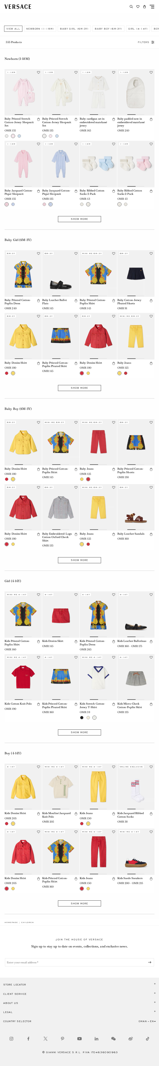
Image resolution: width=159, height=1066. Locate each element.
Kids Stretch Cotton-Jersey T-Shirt (92, 705)
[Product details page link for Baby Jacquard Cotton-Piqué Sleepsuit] (23, 164)
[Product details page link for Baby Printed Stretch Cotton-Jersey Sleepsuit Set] (23, 92)
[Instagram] (11, 1038)
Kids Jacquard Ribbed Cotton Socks (130, 814)
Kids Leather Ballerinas (131, 641)
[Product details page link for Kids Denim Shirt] (23, 787)
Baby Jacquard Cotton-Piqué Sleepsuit (19, 192)
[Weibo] (130, 1038)
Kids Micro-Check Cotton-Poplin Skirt (129, 705)
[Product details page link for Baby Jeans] (136, 336)
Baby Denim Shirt (16, 363)
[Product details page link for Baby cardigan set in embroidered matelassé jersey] (98, 92)
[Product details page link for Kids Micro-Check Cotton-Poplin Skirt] (136, 677)
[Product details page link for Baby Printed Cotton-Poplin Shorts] (136, 442)
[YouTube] (79, 1038)
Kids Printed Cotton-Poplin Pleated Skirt (55, 705)
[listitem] (13, 29)
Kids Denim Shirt (15, 813)
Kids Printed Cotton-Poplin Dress (92, 642)
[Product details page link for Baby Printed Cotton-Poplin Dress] (23, 273)
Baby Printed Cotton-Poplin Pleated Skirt (55, 364)
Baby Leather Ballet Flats (54, 301)
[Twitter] (45, 1038)
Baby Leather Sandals (130, 533)
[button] (144, 6)
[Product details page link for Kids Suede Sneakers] (136, 852)
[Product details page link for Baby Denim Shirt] (23, 336)
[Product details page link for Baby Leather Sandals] (136, 507)
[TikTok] (147, 1038)
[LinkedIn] (96, 1038)
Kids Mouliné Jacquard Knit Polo (56, 814)
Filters (143, 42)
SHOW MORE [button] (79, 219)
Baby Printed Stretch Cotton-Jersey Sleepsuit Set (19, 122)
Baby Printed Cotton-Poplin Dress (18, 301)
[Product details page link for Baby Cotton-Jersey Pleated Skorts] (136, 273)
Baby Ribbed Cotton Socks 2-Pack (92, 192)
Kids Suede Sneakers (129, 878)
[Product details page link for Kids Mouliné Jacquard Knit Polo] (61, 787)
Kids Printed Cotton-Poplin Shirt (17, 642)
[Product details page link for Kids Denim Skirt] (61, 614)
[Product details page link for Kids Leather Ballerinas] (136, 614)
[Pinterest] (62, 1038)
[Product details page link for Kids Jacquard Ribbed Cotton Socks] (136, 787)
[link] (11, 922)
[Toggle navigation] (151, 6)
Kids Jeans (86, 813)
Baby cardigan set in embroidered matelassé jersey (93, 122)
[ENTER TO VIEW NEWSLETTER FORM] (150, 962)
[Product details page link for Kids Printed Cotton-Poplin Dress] (98, 614)
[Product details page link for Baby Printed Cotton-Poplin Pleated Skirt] (61, 336)
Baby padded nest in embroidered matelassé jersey (131, 122)
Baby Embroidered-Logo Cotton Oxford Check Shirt (57, 537)
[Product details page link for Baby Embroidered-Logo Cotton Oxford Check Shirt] (61, 507)
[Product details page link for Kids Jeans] (98, 787)
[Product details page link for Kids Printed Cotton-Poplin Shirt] (23, 614)
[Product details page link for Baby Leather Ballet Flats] (61, 273)
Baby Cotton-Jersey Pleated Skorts (129, 301)
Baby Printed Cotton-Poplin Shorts (130, 470)
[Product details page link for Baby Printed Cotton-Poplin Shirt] (98, 273)
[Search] (131, 6)
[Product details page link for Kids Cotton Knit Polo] (23, 677)
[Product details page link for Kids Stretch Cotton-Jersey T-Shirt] (98, 677)
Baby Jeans (124, 363)
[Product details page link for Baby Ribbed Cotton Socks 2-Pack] (98, 164)
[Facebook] (28, 1038)
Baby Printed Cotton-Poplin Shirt (93, 301)
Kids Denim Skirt (53, 641)
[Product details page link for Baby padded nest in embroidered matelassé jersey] (136, 92)
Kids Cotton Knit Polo (18, 703)
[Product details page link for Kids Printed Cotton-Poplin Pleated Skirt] (61, 677)
